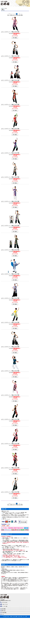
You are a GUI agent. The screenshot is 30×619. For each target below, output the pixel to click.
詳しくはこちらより (6, 519)
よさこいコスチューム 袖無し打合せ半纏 (10, 31)
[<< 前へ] (9, 503)
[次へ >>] (20, 503)
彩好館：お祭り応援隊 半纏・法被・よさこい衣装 (18, 616)
